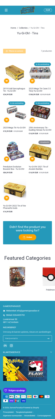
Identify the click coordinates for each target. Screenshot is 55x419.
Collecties (23, 28)
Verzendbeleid (29, 416)
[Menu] (6, 10)
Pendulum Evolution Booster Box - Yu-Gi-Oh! (13, 168)
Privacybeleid (8, 412)
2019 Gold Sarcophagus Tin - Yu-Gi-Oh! (14, 89)
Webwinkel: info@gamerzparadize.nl (22, 311)
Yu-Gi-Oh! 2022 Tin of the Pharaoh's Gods (14, 207)
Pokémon (50, 290)
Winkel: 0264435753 (15, 315)
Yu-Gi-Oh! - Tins (37, 28)
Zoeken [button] (29, 237)
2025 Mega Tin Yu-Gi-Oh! (14, 127)
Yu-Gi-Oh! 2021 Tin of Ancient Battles (38, 168)
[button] (47, 10)
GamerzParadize (16, 408)
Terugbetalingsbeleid (24, 412)
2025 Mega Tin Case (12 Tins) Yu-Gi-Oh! (40, 89)
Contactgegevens (44, 416)
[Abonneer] (48, 338)
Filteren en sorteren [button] (16, 51)
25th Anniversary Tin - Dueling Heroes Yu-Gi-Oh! (40, 128)
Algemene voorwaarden (12, 416)
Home (13, 28)
